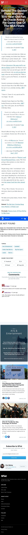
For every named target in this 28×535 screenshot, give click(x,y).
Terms (2, 532)
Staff (2, 501)
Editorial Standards (5, 503)
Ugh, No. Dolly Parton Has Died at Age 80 (14, 348)
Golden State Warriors (7, 249)
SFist (4, 476)
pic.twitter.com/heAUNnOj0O (14, 44)
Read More (22, 466)
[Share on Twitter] (6, 398)
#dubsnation (14, 119)
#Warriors (13, 140)
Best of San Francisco (6, 492)
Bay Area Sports (19, 249)
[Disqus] (14, 302)
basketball (17, 246)
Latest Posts (4, 487)
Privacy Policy (4, 529)
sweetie (4, 252)
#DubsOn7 (20, 143)
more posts (12, 467)
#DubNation (17, 145)
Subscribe (14, 457)
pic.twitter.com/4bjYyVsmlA (14, 121)
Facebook (3, 515)
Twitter (2, 518)
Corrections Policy (5, 506)
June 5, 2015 (14, 153)
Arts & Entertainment (10, 7)
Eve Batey (21, 7)
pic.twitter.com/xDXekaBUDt (14, 147)
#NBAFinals (10, 145)
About (2, 499)
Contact (3, 508)
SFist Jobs (3, 489)
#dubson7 (19, 117)
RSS (2, 520)
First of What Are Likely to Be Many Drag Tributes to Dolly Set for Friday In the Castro (14, 342)
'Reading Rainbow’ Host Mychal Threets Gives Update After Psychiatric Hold (14, 353)
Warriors (10, 252)
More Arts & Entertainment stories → (14, 358)
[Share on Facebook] (8, 398)
